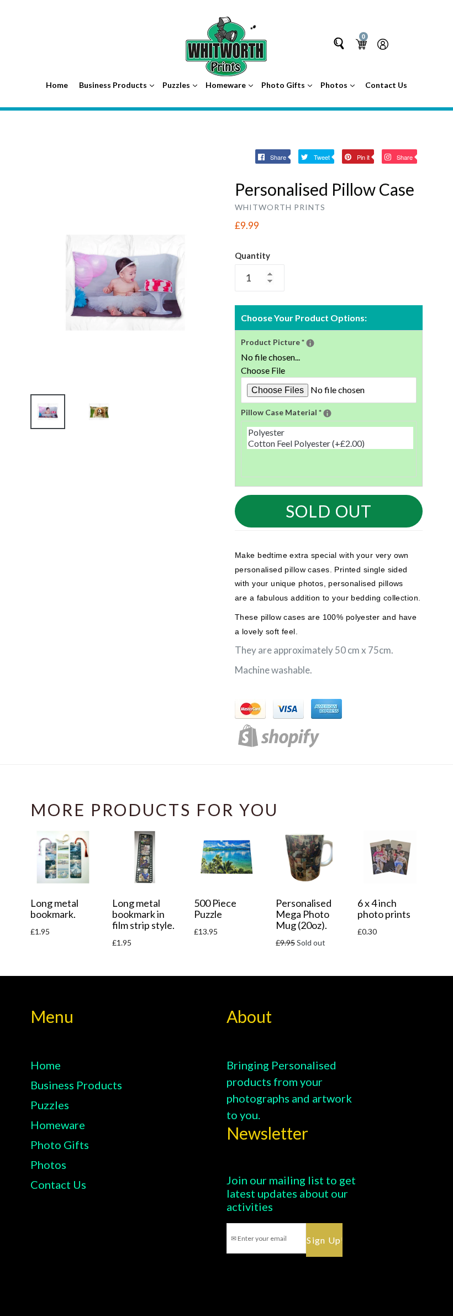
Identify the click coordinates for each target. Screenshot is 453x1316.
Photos (334, 85)
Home (57, 85)
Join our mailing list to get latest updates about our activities (291, 1193)
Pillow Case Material (329, 411)
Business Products (114, 85)
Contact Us (386, 85)
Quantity (252, 255)
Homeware (226, 85)
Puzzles (177, 85)
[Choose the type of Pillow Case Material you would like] (327, 413)
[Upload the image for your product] (310, 343)
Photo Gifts (284, 85)
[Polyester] (330, 432)
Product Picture (326, 341)
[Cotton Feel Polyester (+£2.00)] (330, 443)
